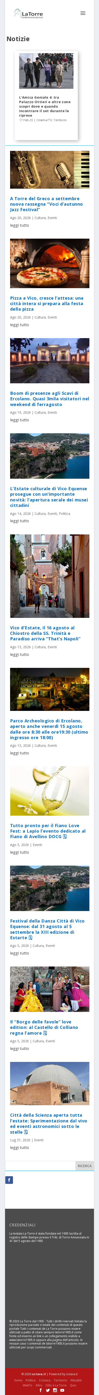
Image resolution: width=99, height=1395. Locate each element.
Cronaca (44, 1380)
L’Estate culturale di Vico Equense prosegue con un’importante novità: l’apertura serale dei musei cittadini (49, 497)
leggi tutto (19, 225)
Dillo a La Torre (56, 1385)
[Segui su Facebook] (9, 1180)
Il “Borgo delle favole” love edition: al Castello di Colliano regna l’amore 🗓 (44, 1027)
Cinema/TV (44, 120)
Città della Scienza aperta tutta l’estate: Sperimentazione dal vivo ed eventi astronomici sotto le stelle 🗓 (48, 1123)
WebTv (27, 1385)
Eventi (52, 217)
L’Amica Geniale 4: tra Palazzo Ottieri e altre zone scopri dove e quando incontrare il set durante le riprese (44, 106)
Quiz (73, 1385)
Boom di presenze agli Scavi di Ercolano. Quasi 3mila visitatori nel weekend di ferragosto (49, 398)
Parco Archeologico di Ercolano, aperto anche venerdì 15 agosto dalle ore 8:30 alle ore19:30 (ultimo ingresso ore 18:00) (49, 729)
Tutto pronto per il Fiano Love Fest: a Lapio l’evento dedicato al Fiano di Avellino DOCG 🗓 (48, 831)
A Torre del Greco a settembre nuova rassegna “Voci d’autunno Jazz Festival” (46, 204)
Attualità (76, 1380)
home (18, 1380)
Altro (39, 1385)
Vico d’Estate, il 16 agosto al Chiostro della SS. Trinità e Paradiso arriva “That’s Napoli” (45, 633)
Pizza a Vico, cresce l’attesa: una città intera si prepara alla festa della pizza (47, 303)
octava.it (39, 1374)
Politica (64, 513)
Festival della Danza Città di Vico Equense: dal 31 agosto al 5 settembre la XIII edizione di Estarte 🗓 (47, 929)
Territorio (60, 120)
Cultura (40, 217)
